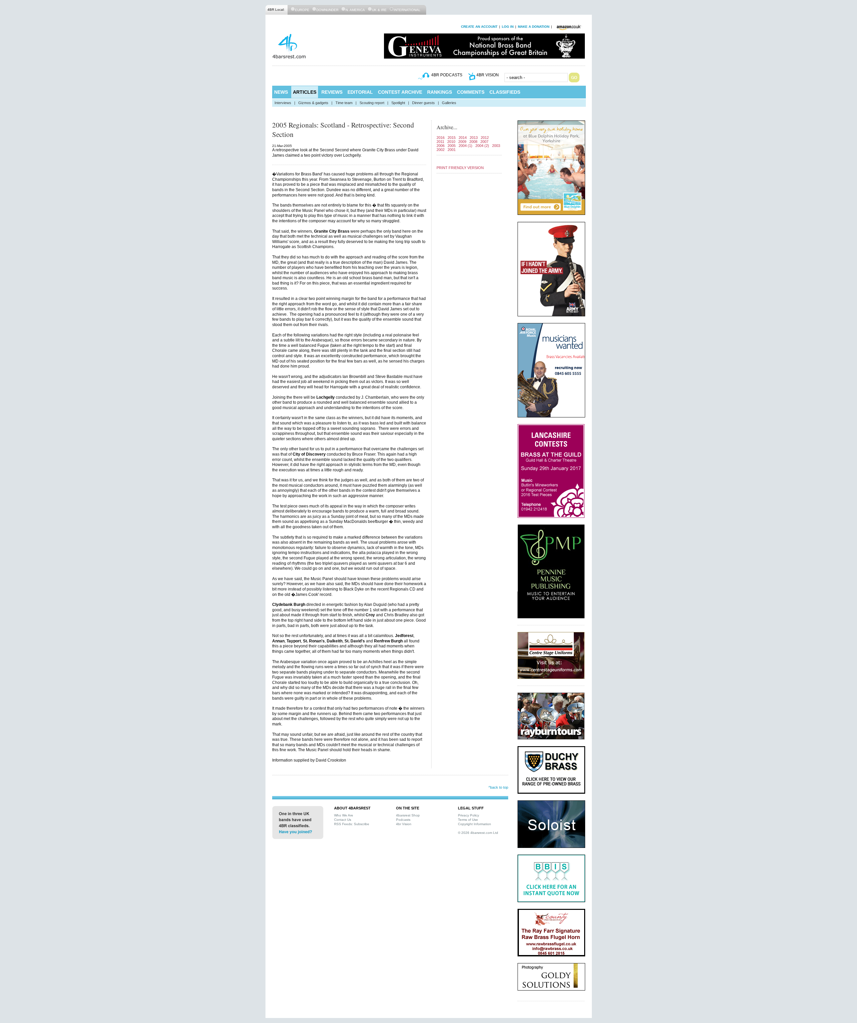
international (407, 10)
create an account (479, 26)
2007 (484, 142)
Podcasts (403, 819)
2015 (452, 138)
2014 (463, 138)
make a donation (533, 26)
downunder (327, 10)
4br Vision (403, 824)
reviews (331, 92)
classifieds (504, 92)
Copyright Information (474, 824)
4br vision (487, 75)
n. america (355, 10)
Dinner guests (423, 103)
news (281, 92)
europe (302, 10)
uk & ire (379, 10)
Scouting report (372, 103)
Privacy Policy (468, 815)
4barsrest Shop (408, 815)
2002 (441, 150)
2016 (441, 138)
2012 (485, 138)
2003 (496, 146)
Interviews (283, 103)
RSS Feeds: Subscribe (351, 824)
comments (470, 92)
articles (304, 92)
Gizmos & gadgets (313, 103)
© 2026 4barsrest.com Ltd (478, 833)
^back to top (498, 787)
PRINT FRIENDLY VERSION (460, 168)
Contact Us (342, 819)
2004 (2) (482, 146)
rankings (439, 92)
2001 (452, 150)
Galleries (449, 103)
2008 (473, 142)
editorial (360, 92)
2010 (451, 142)
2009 (462, 142)
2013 (474, 138)
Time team (344, 103)
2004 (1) (465, 146)
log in (508, 26)
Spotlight (398, 103)
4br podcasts (446, 75)
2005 (452, 146)
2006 (441, 146)
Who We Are (343, 815)
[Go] (574, 77)
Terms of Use (468, 819)
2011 (440, 142)
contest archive (400, 92)
